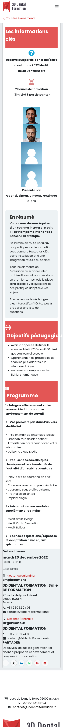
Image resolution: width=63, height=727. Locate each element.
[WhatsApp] (29, 663)
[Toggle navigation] (56, 6)
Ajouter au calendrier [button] (21, 576)
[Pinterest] (37, 663)
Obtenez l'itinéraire (20, 619)
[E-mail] (45, 663)
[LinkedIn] (21, 663)
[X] (13, 663)
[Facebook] (6, 663)
